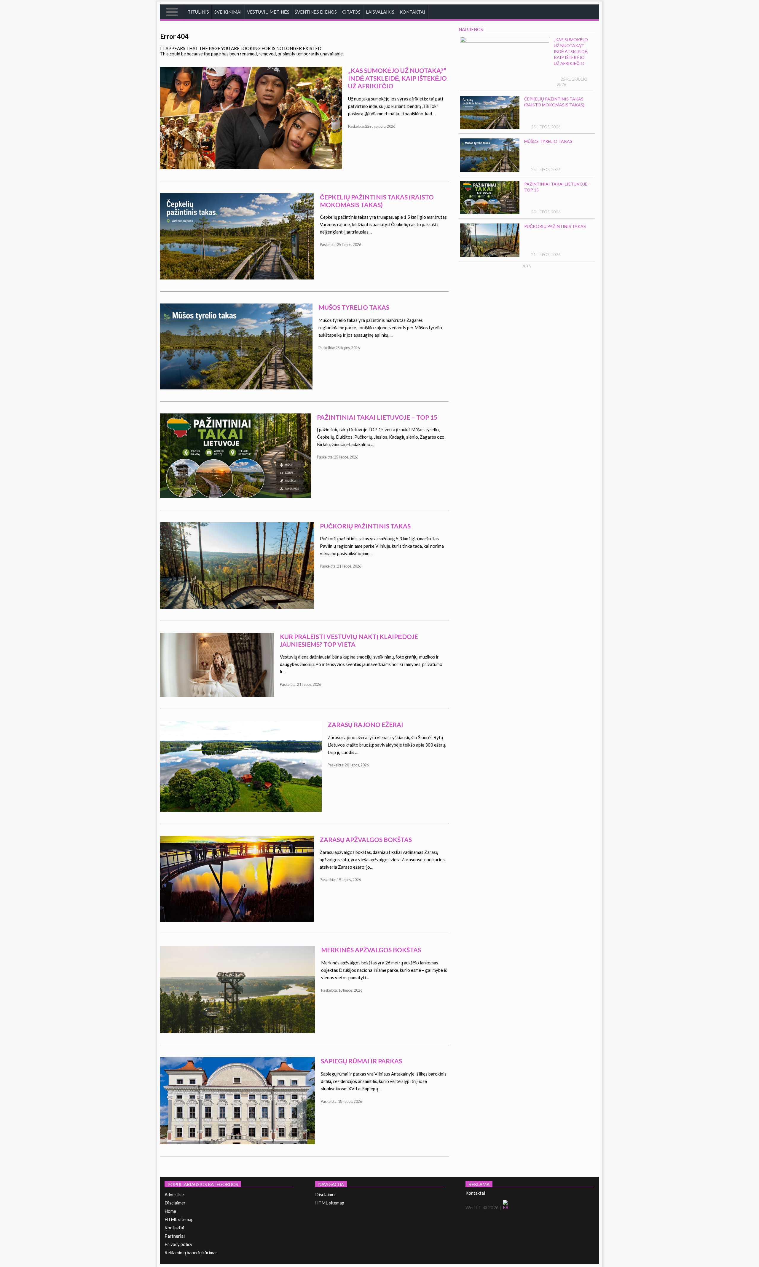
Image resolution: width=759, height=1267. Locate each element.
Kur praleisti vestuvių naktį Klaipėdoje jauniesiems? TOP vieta (349, 640)
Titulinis (198, 12)
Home (170, 1211)
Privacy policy (178, 1244)
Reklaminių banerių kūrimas (191, 1252)
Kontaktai (412, 12)
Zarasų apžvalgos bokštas (366, 839)
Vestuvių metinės (268, 12)
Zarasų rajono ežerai (365, 724)
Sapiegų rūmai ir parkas (361, 1061)
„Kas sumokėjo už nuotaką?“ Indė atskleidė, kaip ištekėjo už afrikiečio (397, 78)
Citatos (351, 12)
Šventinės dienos (316, 12)
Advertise (174, 1194)
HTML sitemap (179, 1219)
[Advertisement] (549, 324)
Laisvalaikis (380, 12)
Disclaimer (175, 1202)
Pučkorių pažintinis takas (365, 526)
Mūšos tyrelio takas (353, 307)
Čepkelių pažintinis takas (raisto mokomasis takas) (377, 200)
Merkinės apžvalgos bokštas (371, 949)
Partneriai (175, 1236)
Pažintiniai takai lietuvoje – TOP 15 (377, 417)
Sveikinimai (228, 12)
